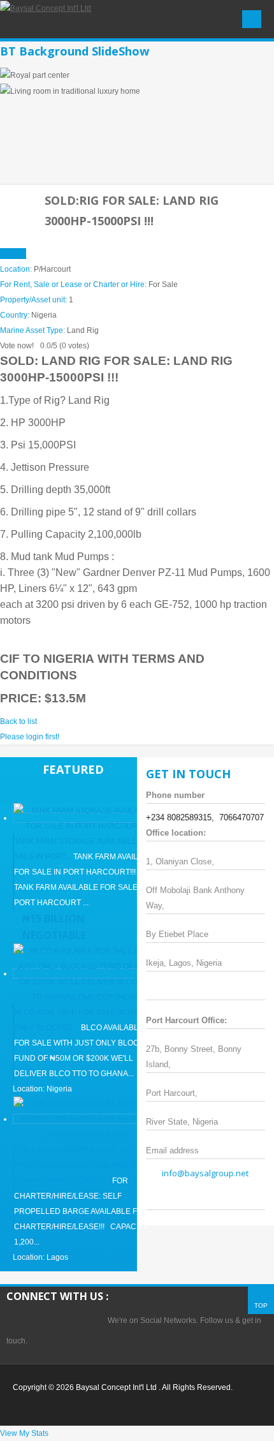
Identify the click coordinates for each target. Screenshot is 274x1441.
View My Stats (24, 1433)
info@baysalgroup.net (205, 1173)
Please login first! (29, 736)
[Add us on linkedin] (73, 1320)
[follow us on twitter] (20, 1320)
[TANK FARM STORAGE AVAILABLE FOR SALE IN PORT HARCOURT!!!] (87, 818)
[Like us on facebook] (46, 1320)
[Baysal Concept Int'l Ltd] (45, 7)
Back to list (18, 721)
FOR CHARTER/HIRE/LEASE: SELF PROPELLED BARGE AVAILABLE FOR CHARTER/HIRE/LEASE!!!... (81, 1165)
